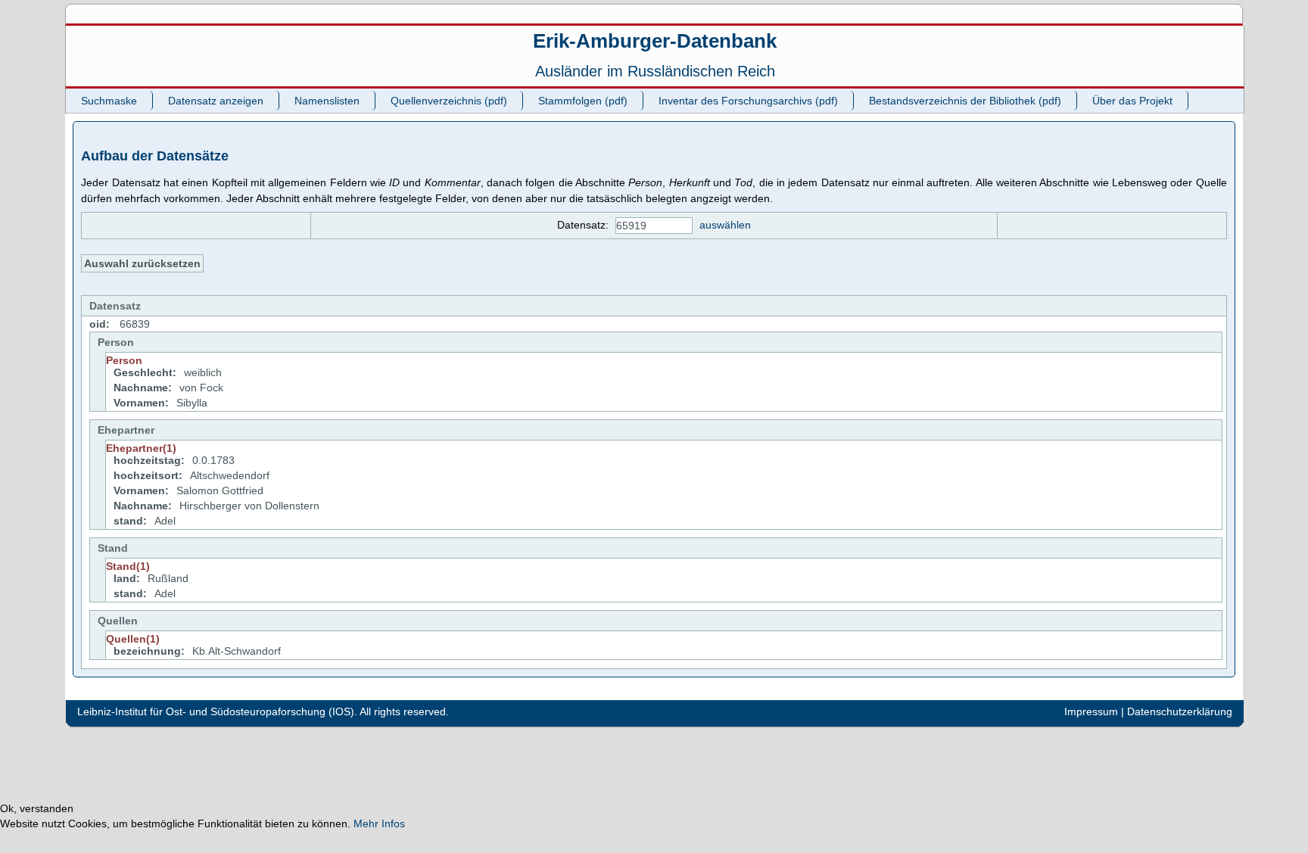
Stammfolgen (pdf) (583, 101)
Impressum (1091, 711)
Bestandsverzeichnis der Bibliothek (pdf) (965, 101)
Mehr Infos (379, 823)
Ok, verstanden (36, 808)
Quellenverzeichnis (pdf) (449, 101)
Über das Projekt (1132, 101)
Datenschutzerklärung (1179, 711)
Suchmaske (109, 101)
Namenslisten (327, 101)
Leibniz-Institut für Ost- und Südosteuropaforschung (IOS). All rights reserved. (263, 711)
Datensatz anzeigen (215, 101)
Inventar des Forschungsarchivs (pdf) (748, 101)
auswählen (725, 225)
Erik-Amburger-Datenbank (655, 41)
